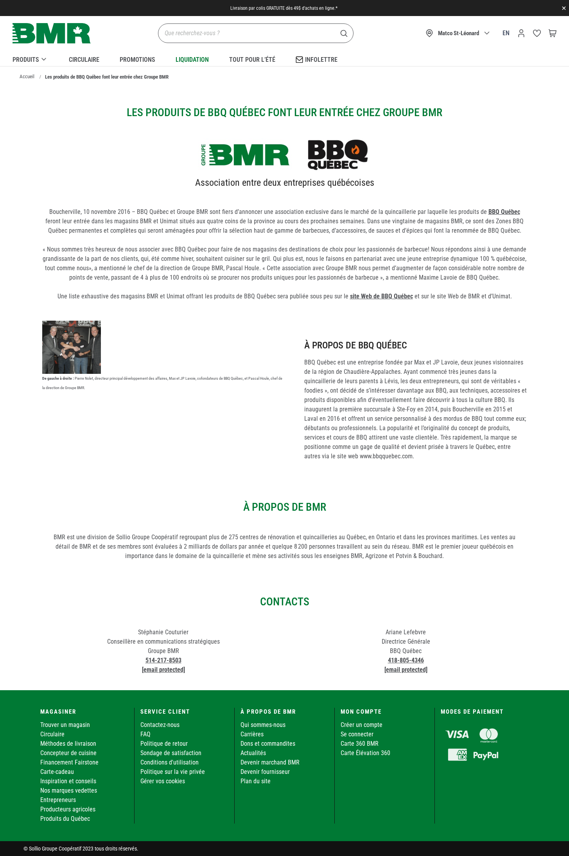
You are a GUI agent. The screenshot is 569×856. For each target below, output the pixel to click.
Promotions (137, 59)
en (506, 33)
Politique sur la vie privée (172, 771)
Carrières (252, 734)
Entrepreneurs (58, 800)
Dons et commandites (268, 743)
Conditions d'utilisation (169, 762)
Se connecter (357, 734)
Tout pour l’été (252, 59)
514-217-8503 (163, 660)
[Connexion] (521, 33)
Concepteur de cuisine (68, 753)
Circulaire (84, 59)
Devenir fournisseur (265, 771)
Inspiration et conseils (68, 781)
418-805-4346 (406, 660)
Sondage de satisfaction (170, 753)
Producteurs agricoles (67, 809)
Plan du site (256, 781)
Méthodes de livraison (68, 743)
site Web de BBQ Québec (381, 296)
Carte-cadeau (57, 771)
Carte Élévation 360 (365, 753)
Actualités (253, 753)
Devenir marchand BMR (270, 762)
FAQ (145, 734)
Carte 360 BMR (360, 743)
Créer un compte (361, 725)
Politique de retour (164, 743)
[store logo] (52, 33)
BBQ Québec (504, 211)
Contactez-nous (159, 725)
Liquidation (192, 59)
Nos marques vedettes (68, 790)
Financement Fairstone (69, 762)
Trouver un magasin (65, 725)
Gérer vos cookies (162, 781)
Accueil (27, 76)
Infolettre (321, 59)
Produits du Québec (65, 818)
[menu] (284, 58)
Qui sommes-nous (263, 725)
